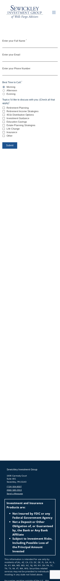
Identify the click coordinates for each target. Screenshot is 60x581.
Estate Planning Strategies (21, 125)
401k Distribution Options (20, 115)
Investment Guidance (18, 118)
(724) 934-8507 (14, 486)
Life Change (13, 129)
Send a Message (15, 493)
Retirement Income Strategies (22, 111)
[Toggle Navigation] (54, 12)
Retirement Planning (18, 108)
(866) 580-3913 (14, 490)
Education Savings (17, 122)
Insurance (12, 132)
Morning (11, 87)
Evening (11, 94)
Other (10, 136)
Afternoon (12, 90)
